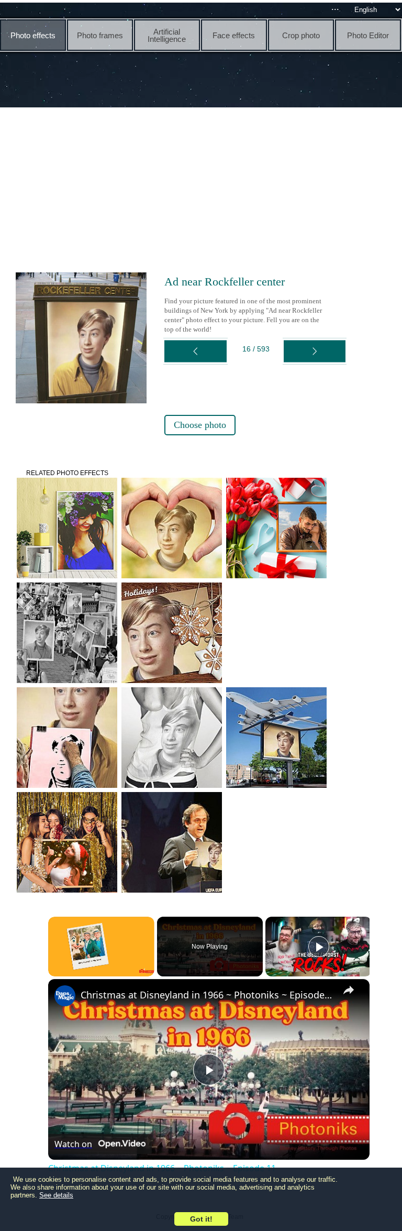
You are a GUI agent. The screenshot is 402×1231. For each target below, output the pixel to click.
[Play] (318, 946)
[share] (348, 990)
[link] (64, 995)
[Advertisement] (203, 188)
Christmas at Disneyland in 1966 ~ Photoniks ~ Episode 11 (207, 994)
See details (56, 1195)
